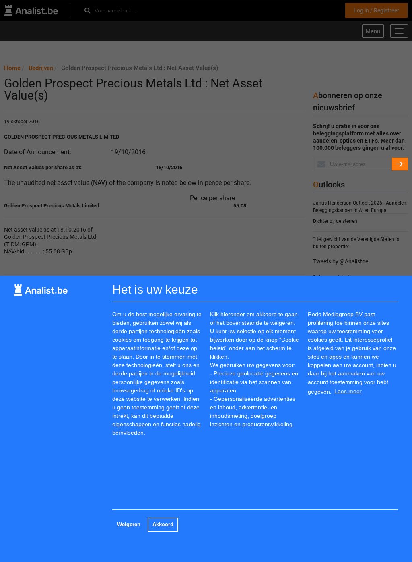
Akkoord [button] (162, 524)
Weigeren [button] (128, 524)
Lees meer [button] (348, 391)
